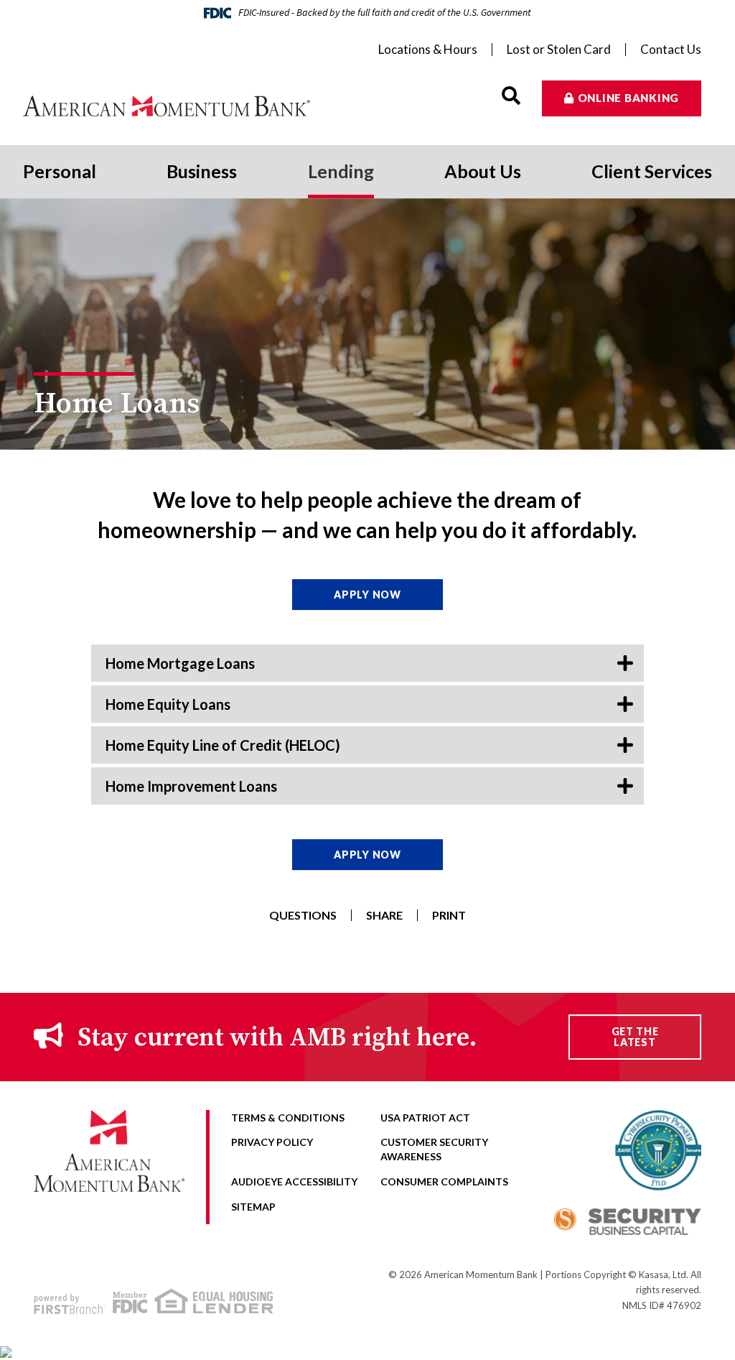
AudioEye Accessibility (294, 1181)
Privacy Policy (272, 1142)
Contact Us (670, 49)
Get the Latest (635, 1036)
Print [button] (449, 915)
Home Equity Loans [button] (168, 704)
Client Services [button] (651, 171)
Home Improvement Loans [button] (191, 786)
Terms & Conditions (288, 1117)
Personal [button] (59, 171)
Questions (303, 915)
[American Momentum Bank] (166, 106)
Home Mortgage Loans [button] (180, 663)
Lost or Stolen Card (559, 49)
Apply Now (367, 594)
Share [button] (384, 915)
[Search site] (511, 95)
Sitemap (253, 1207)
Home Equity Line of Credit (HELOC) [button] (223, 745)
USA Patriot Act (425, 1117)
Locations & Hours (427, 49)
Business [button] (202, 171)
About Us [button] (482, 171)
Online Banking (629, 97)
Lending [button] (341, 171)
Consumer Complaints (444, 1181)
